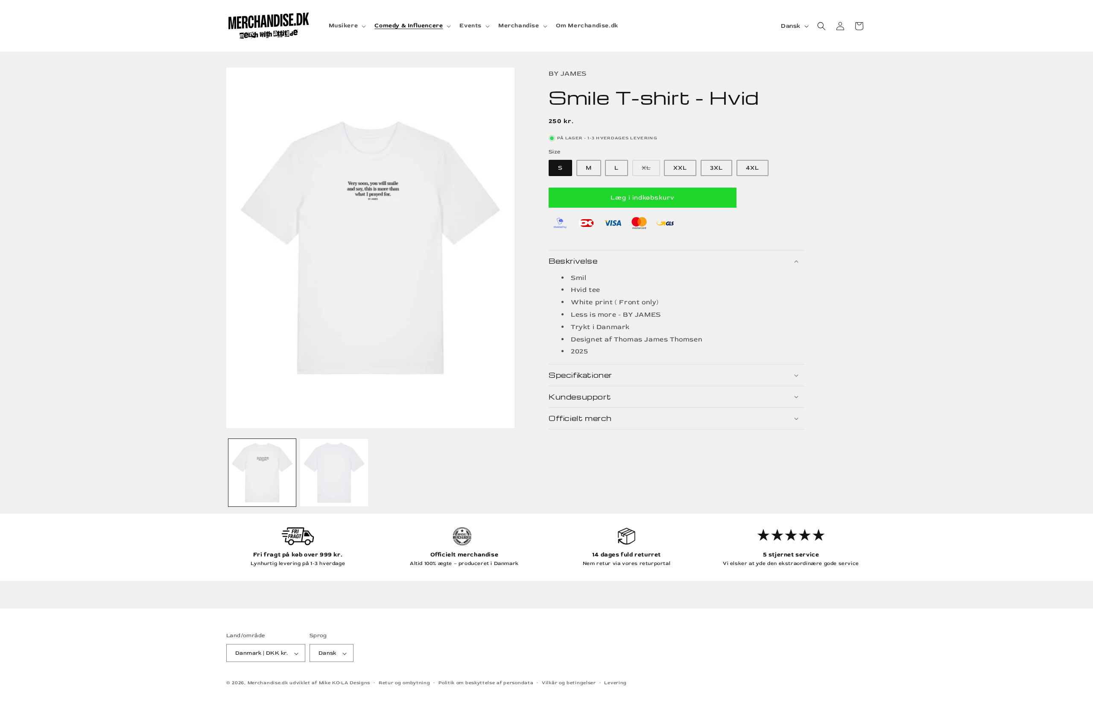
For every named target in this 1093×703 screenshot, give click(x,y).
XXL (680, 167)
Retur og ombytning (404, 682)
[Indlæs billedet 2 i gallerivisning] (334, 472)
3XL (716, 167)
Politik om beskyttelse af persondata (485, 682)
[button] (347, 26)
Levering (615, 682)
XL (651, 170)
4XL (752, 167)
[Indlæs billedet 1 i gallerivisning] (262, 472)
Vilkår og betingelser (569, 682)
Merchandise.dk (268, 683)
